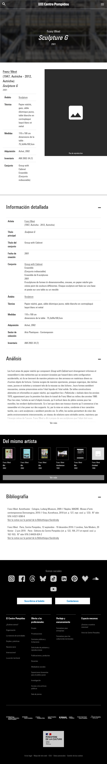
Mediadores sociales (38, 667)
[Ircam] (29, 719)
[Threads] (32, 580)
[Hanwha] (95, 719)
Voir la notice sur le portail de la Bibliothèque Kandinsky (33, 519)
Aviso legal (28, 756)
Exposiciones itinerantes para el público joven (39, 673)
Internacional (11, 652)
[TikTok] (53, 580)
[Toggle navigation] (102, 4)
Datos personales (60, 756)
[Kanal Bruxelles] (68, 719)
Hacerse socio (11, 647)
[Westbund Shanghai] (83, 719)
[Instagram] (11, 580)
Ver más (53, 477)
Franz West (10, 71)
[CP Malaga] (53, 719)
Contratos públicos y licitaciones (38, 640)
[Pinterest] (74, 580)
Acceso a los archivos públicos (38, 687)
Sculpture (23, 97)
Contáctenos (73, 601)
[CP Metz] (42, 719)
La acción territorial (13, 658)
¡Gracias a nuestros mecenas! (88, 625)
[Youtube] (53, 590)
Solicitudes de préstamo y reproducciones (40, 648)
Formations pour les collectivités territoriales (64, 637)
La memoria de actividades (15, 636)
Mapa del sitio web (40, 756)
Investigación (36, 680)
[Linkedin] (64, 580)
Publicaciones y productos (40, 655)
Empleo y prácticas (12, 641)
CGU (50, 756)
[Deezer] (85, 580)
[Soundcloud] (95, 580)
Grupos (33, 628)
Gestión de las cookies (75, 756)
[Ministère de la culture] (53, 739)
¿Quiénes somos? (12, 624)
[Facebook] (22, 580)
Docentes (34, 661)
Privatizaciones (36, 634)
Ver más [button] (53, 422)
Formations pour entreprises (62, 629)
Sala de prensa (36, 694)
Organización (10, 630)
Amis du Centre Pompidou (90, 632)
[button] (53, 207)
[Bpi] (14, 719)
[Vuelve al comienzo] (100, 757)
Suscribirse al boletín (34, 601)
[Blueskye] (43, 580)
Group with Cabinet (33, 264)
